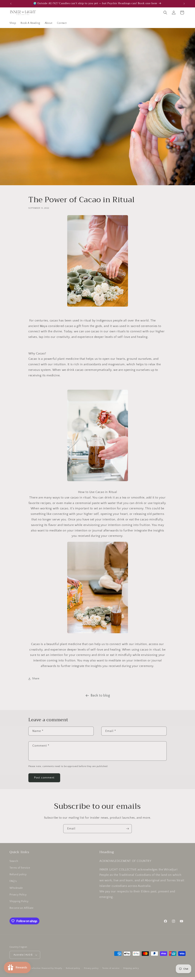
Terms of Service (20, 867)
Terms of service (110, 968)
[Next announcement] (184, 3)
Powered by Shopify (52, 968)
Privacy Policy (18, 894)
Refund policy (18, 874)
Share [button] (35, 678)
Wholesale (16, 888)
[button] (165, 12)
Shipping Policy (19, 901)
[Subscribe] (127, 828)
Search (14, 861)
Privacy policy (91, 968)
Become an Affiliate (21, 908)
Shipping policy (131, 968)
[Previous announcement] (11, 3)
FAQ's (13, 881)
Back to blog (100, 695)
